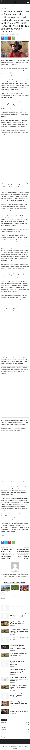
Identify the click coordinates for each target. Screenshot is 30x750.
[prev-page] (14, 601)
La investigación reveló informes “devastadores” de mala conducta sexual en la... (19, 631)
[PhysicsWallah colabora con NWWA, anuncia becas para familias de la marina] (5, 673)
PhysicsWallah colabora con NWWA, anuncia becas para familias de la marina (17, 671)
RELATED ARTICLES (9, 582)
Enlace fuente (4, 535)
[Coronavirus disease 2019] (5, 608)
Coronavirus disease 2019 (17, 606)
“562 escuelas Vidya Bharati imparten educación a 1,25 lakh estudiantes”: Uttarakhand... (18, 703)
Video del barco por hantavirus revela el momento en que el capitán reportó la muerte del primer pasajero (23, 554)
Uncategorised (4, 737)
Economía (3, 727)
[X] (6, 38)
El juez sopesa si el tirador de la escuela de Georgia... (18, 654)
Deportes (6, 5)
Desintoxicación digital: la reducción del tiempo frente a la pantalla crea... (19, 663)
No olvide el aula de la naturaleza (19, 637)
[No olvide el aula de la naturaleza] (5, 640)
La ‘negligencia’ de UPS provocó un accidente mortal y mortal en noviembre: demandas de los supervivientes (7, 554)
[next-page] (16, 601)
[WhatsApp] (13, 38)
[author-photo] (15, 565)
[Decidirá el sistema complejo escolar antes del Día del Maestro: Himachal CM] (5, 711)
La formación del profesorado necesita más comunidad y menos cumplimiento (19, 695)
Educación (3, 729)
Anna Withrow (5, 34)
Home (2, 5)
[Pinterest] (9, 38)
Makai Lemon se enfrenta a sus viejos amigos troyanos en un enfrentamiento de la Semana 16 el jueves (24, 594)
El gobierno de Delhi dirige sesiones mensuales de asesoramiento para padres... (18, 647)
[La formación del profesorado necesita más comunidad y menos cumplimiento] (5, 696)
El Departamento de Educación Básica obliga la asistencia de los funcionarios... (19, 679)
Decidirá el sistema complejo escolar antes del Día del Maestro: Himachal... (19, 711)
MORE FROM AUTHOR (20, 582)
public (2, 732)
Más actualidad (4, 722)
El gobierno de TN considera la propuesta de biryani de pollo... (18, 622)
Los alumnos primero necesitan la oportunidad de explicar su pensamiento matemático (19, 615)
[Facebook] (2, 38)
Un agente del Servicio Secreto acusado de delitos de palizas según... (18, 687)
